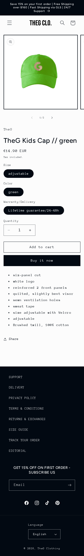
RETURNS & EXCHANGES (27, 419)
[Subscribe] (70, 485)
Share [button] (14, 339)
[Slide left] (32, 118)
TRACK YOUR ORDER (24, 440)
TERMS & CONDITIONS (26, 408)
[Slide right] (52, 118)
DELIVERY (16, 387)
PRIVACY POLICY (22, 398)
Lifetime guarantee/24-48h (34, 210)
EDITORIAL (17, 450)
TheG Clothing (49, 548)
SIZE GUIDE (18, 429)
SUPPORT (15, 377)
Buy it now (42, 260)
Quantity (11, 221)
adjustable (19, 173)
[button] (9, 23)
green (14, 192)
